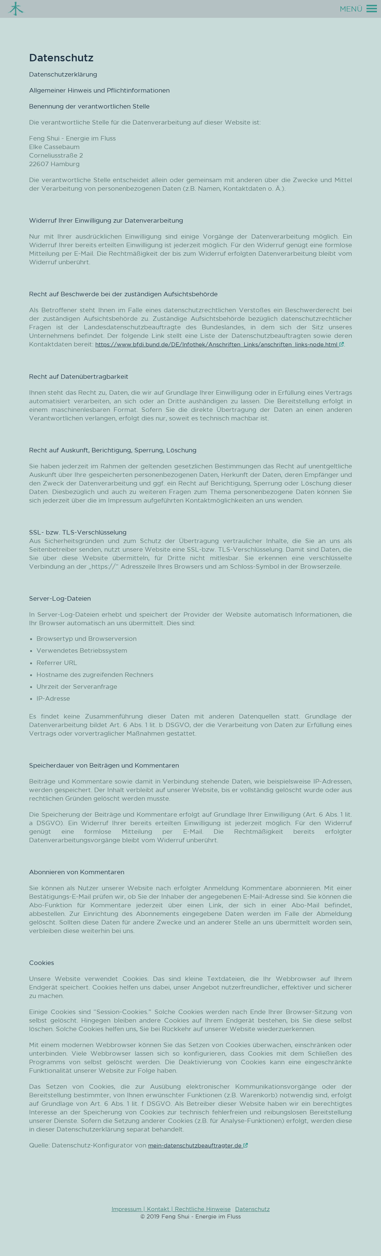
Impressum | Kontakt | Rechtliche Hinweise (171, 1209)
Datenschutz (252, 1209)
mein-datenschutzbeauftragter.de (195, 1145)
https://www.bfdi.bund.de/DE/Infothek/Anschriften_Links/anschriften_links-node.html (217, 344)
